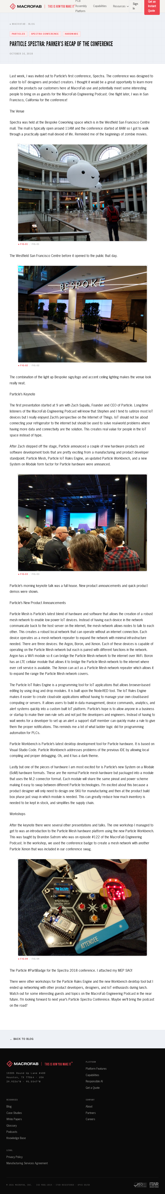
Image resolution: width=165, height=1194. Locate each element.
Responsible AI (94, 1081)
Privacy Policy (14, 1157)
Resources (119, 6)
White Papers (14, 1119)
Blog (9, 1106)
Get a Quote (93, 1088)
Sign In (135, 6)
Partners (91, 1113)
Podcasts (11, 1132)
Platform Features (96, 1068)
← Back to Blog (22, 1039)
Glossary (11, 1125)
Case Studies (14, 1113)
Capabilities (100, 6)
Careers (90, 1119)
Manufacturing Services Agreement (27, 1163)
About (89, 1106)
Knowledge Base (16, 1138)
